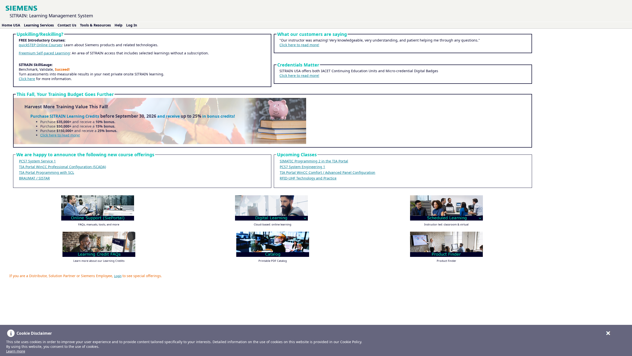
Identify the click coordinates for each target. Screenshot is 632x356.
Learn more (15, 351)
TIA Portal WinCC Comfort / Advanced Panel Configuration (327, 172)
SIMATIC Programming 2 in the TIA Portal (314, 161)
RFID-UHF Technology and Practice (308, 178)
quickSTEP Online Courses (40, 45)
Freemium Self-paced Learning (44, 53)
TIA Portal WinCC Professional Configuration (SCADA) (62, 166)
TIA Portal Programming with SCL (46, 172)
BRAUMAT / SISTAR (34, 178)
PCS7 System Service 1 (37, 161)
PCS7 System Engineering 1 (302, 166)
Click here (27, 78)
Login (117, 276)
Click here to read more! (299, 45)
